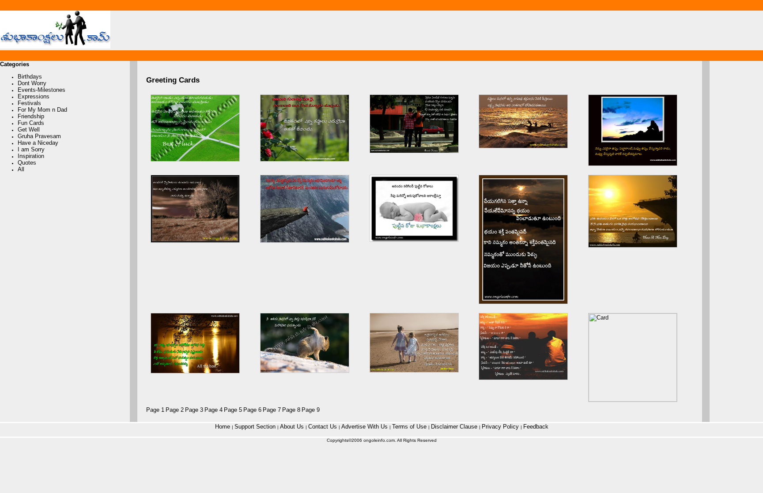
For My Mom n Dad (42, 109)
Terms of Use (410, 426)
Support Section (255, 426)
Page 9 (311, 409)
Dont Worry (32, 83)
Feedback (535, 426)
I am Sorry (31, 149)
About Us (293, 426)
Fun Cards (31, 123)
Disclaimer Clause (455, 426)
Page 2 (175, 409)
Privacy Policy (501, 426)
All (21, 169)
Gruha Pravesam (39, 136)
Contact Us (323, 426)
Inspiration (31, 156)
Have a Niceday (38, 142)
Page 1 (155, 409)
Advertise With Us (365, 426)
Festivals (29, 103)
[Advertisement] (469, 30)
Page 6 (252, 409)
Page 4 (213, 409)
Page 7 (272, 409)
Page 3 (194, 409)
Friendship (31, 116)
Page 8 (291, 409)
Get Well (29, 129)
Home (223, 426)
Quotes (27, 162)
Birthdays (30, 76)
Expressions (33, 96)
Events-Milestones (41, 90)
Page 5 (233, 409)
